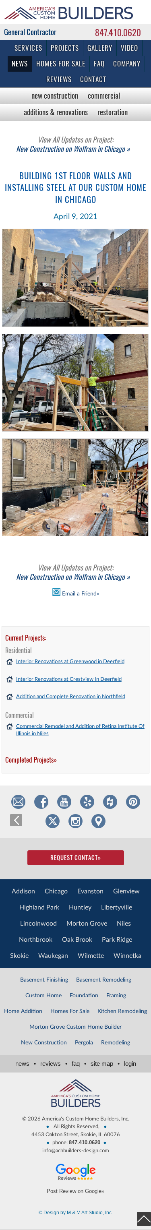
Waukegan (53, 956)
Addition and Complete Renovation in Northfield (70, 696)
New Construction (54, 95)
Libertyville (116, 907)
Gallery (99, 48)
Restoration (112, 112)
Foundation (84, 995)
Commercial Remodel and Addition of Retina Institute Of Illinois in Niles (80, 730)
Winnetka (127, 956)
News (20, 63)
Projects (65, 48)
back (16, 820)
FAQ (99, 63)
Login (130, 1063)
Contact (93, 79)
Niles (124, 923)
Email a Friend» (79, 593)
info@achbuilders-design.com (75, 1151)
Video (129, 48)
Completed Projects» (31, 760)
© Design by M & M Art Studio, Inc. (76, 1213)
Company (127, 63)
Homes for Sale (60, 63)
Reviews (59, 79)
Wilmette (91, 956)
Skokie (19, 956)
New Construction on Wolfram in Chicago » (73, 144)
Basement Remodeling (103, 980)
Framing (116, 995)
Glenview (126, 891)
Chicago (56, 891)
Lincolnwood (38, 923)
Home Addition (23, 1011)
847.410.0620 (118, 33)
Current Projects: (25, 638)
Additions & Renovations (56, 112)
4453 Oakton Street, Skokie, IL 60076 (75, 1134)
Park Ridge (117, 939)
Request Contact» (75, 858)
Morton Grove (86, 923)
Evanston (90, 891)
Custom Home (43, 995)
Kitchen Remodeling (122, 1011)
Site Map (105, 1063)
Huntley (80, 907)
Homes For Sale (69, 1011)
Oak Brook (77, 939)
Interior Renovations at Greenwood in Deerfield (70, 661)
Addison (23, 891)
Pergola (84, 1043)
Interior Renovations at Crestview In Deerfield (69, 679)
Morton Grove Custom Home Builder (75, 1027)
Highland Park (39, 907)
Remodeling (115, 1043)
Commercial (104, 95)
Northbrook (35, 939)
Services (28, 48)
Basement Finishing (44, 980)
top (144, 1219)
